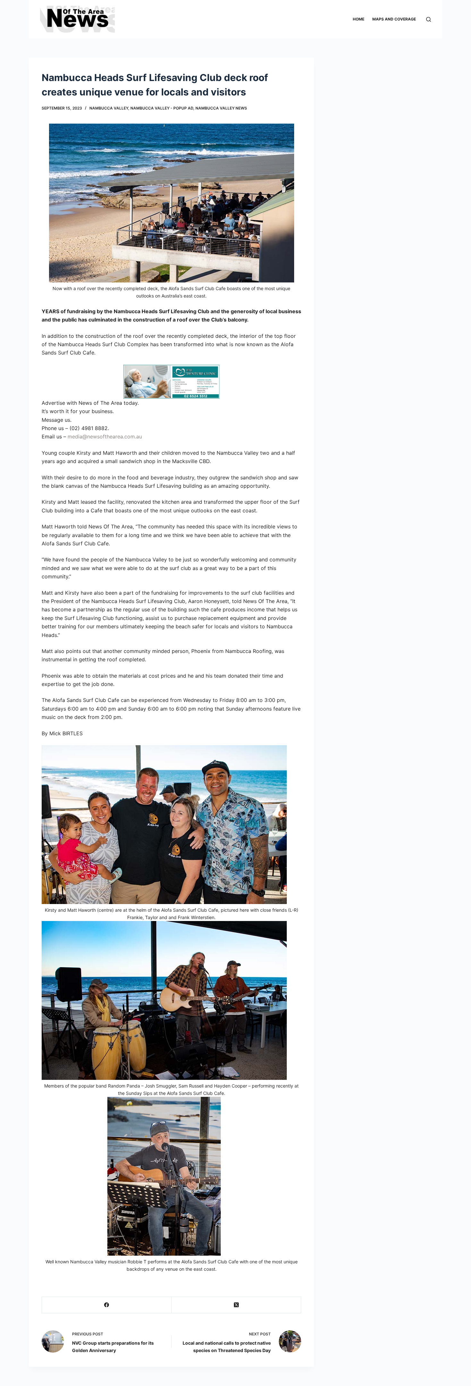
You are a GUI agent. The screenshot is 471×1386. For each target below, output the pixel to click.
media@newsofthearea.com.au (105, 436)
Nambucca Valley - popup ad (161, 108)
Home (358, 19)
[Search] (428, 19)
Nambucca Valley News (221, 108)
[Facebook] (107, 1305)
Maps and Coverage (394, 19)
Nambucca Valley (108, 108)
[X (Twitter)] (237, 1305)
